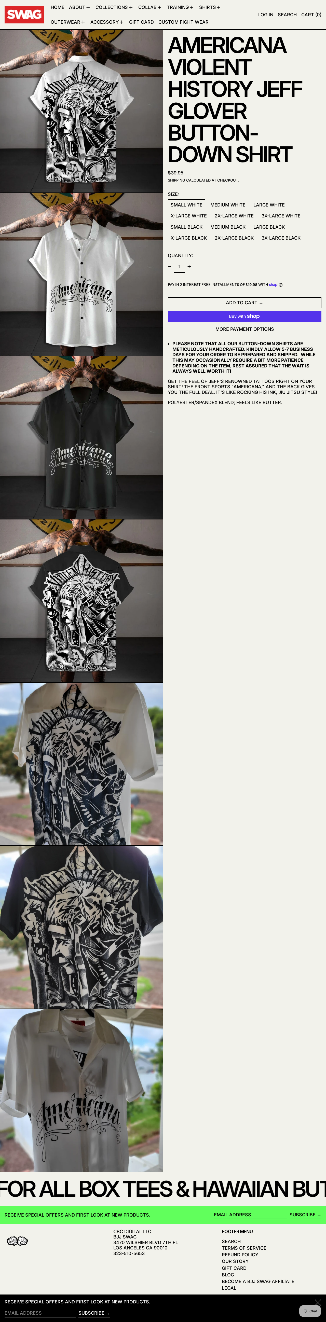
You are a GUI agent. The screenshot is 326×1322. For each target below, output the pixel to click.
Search (231, 1241)
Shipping (176, 180)
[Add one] (189, 267)
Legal (229, 1288)
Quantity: (180, 255)
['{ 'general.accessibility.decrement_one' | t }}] (170, 267)
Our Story (235, 1261)
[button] (287, 14)
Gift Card (234, 1268)
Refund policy (240, 1254)
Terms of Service (244, 1248)
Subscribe (303, 1214)
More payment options (244, 329)
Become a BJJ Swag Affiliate (258, 1281)
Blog (228, 1274)
